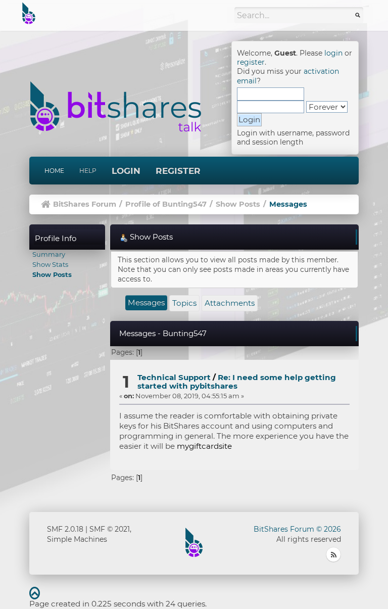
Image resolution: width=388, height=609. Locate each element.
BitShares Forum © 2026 (297, 529)
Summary (48, 254)
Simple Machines (77, 539)
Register (178, 171)
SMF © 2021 (109, 529)
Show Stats (50, 264)
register (251, 62)
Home (54, 170)
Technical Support (174, 377)
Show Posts (52, 274)
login (333, 53)
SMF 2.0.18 (65, 529)
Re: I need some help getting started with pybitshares (236, 381)
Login (126, 171)
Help (87, 170)
